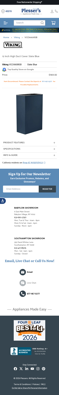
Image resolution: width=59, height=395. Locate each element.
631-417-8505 (20, 248)
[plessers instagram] (38, 368)
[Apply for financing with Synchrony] (29, 30)
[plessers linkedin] (26, 368)
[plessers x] (21, 368)
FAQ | (43, 384)
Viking (17, 37)
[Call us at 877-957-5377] (22, 294)
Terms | (22, 384)
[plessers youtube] (32, 368)
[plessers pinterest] (43, 368)
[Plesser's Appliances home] (31, 11)
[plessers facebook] (15, 368)
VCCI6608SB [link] (31, 37)
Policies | (36, 384)
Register (47, 189)
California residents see (22, 162)
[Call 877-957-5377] (56, 11)
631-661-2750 (20, 217)
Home (6, 37)
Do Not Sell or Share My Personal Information (29, 388)
